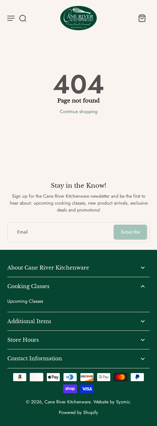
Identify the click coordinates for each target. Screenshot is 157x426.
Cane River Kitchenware (68, 402)
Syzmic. (123, 402)
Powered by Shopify (78, 412)
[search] (23, 18)
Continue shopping (78, 111)
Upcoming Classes (25, 301)
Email (22, 232)
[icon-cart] (142, 18)
